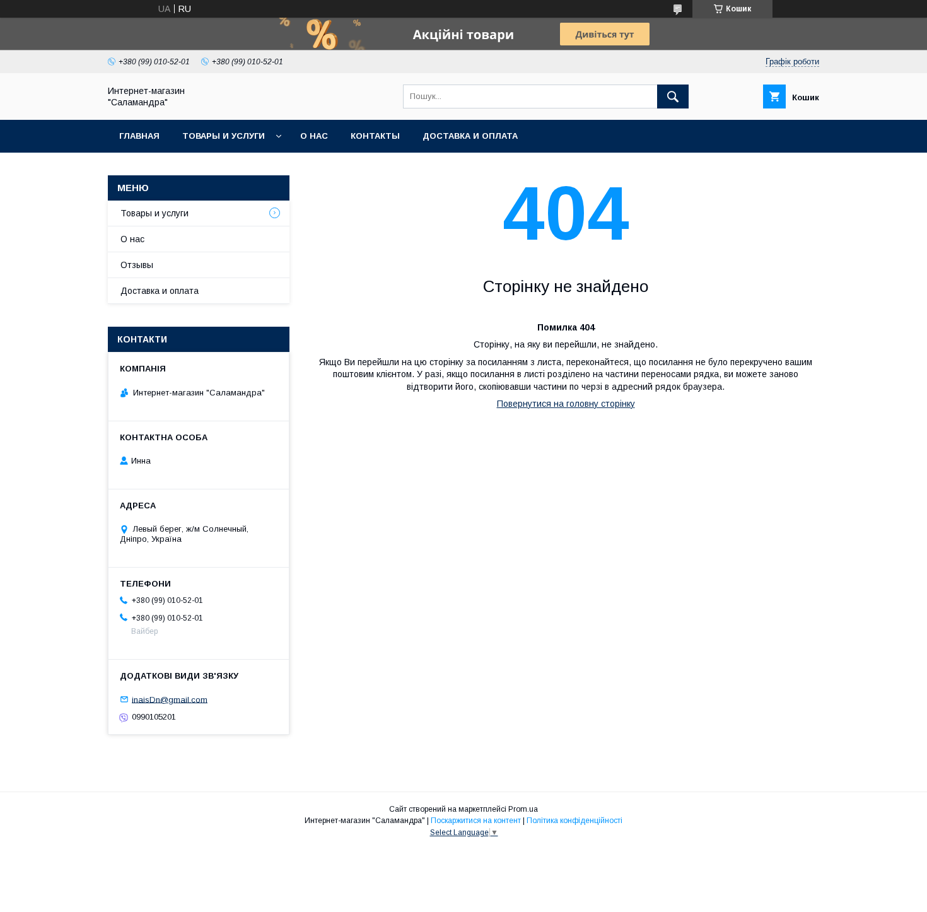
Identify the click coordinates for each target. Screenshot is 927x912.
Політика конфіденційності (574, 820)
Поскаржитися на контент (476, 820)
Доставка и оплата (470, 136)
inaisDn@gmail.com (169, 699)
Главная (139, 136)
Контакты (375, 136)
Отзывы (136, 265)
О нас (314, 136)
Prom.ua (523, 809)
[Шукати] (673, 96)
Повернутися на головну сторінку (566, 404)
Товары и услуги (223, 136)
